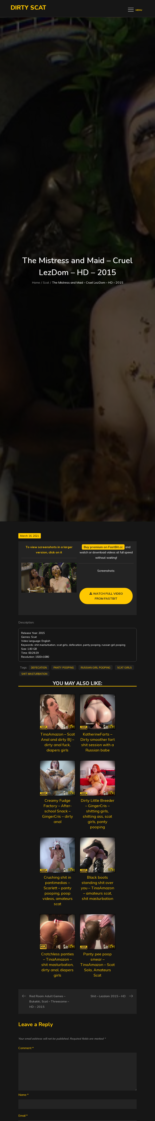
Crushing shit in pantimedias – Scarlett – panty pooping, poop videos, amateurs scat (58, 890)
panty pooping (63, 667)
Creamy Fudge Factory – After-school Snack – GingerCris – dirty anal (57, 811)
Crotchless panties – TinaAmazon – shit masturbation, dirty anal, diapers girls (57, 964)
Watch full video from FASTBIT (107, 596)
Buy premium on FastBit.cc (103, 547)
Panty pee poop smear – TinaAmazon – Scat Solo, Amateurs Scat (97, 964)
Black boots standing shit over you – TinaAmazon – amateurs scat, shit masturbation (97, 888)
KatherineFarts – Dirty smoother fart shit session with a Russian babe (97, 742)
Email (23, 1115)
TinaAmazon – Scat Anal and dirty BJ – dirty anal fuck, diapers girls (57, 742)
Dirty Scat (28, 8)
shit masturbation (34, 674)
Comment (26, 1048)
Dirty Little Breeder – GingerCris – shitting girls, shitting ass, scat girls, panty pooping (97, 813)
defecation (39, 667)
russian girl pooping (95, 667)
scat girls (124, 667)
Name (23, 1095)
